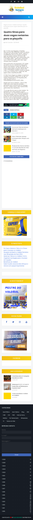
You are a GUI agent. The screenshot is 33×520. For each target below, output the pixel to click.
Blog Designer (17, 517)
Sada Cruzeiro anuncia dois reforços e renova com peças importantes (16, 265)
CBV (28, 412)
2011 (16, 508)
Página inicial (7, 25)
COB (4, 415)
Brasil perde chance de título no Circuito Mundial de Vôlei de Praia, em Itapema (20, 147)
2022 (16, 472)
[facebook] (11, 1)
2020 (16, 479)
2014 (16, 498)
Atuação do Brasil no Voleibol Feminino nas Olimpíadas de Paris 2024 (16, 253)
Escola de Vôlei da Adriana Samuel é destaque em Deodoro (20, 129)
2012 (16, 505)
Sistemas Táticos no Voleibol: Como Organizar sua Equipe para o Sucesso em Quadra (15, 258)
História (5, 418)
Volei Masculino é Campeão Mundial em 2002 (20, 377)
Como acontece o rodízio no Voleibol (20, 394)
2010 (16, 511)
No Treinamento (14, 418)
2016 (16, 492)
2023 (16, 469)
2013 (16, 501)
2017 (16, 489)
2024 (16, 466)
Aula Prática (6, 412)
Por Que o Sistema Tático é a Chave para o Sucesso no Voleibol (15, 249)
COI (9, 415)
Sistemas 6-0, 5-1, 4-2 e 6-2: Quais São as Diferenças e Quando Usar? (20, 386)
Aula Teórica (15, 412)
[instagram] (18, 1)
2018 (16, 485)
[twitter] (14, 1)
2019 (16, 482)
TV (3, 421)
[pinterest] (22, 1)
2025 (16, 463)
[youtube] (26, 322)
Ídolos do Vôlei (11, 421)
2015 (16, 495)
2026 (16, 459)
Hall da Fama (21, 415)
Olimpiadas (24, 418)
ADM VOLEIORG (9, 42)
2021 (16, 475)
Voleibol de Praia (17, 25)
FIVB (13, 415)
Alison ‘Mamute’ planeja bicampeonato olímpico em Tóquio (20, 138)
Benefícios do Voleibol (11, 262)
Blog (23, 412)
